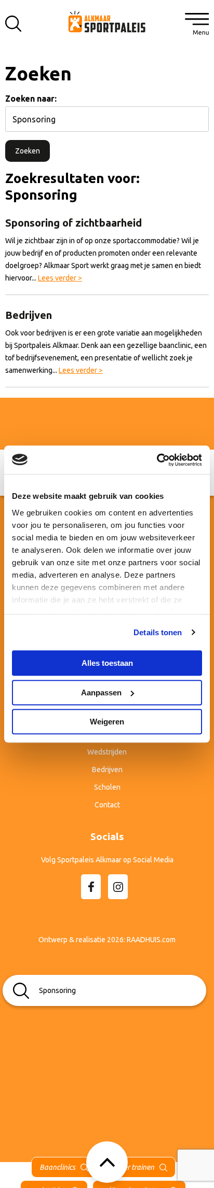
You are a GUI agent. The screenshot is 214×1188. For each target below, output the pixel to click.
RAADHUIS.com (151, 939)
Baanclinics (57, 1167)
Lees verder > (60, 278)
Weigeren (107, 721)
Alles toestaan (107, 663)
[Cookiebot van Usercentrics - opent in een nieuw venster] (156, 460)
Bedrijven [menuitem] (107, 769)
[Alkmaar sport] (107, 20)
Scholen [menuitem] (107, 787)
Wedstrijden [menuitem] (107, 752)
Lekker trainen (132, 1167)
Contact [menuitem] (107, 805)
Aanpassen (101, 692)
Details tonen (157, 632)
